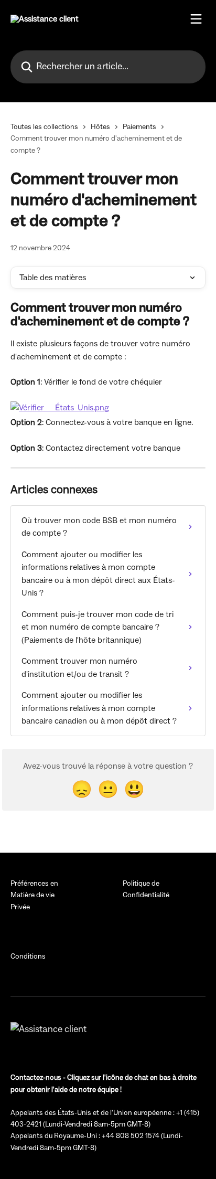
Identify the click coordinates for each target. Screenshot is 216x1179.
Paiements (139, 127)
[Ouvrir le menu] (196, 19)
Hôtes (100, 127)
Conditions (28, 956)
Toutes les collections (44, 127)
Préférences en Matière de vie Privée (34, 895)
